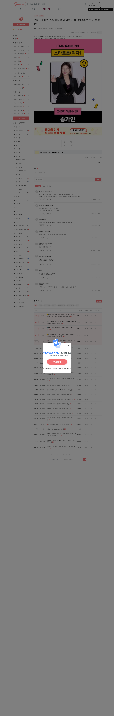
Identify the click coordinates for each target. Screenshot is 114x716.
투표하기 (57, 362)
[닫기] (68, 345)
